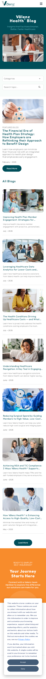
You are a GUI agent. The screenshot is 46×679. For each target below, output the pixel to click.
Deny (23, 669)
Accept (23, 662)
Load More (23, 542)
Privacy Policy (24, 639)
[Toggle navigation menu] (41, 3)
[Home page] (8, 3)
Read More (12, 168)
